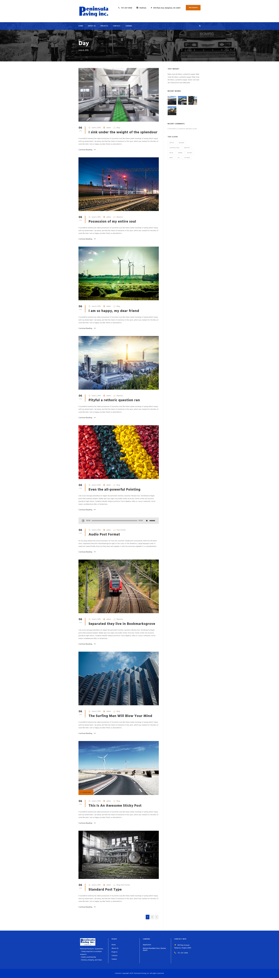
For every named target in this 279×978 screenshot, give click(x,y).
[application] (119, 520)
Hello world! (192, 129)
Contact (116, 26)
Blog (118, 127)
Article (171, 143)
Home (80, 26)
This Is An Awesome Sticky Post (115, 806)
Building (181, 143)
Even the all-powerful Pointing (114, 489)
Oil (178, 158)
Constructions (174, 148)
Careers (128, 26)
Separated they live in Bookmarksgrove (122, 624)
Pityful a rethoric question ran (114, 400)
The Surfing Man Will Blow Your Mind (120, 716)
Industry (187, 148)
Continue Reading (85, 149)
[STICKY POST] (118, 768)
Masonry (120, 217)
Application (147, 944)
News (171, 158)
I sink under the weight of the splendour (123, 132)
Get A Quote (193, 7)
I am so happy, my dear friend (114, 311)
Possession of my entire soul (112, 221)
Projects (104, 26)
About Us (91, 26)
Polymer (187, 158)
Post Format (121, 530)
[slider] (153, 520)
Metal (171, 153)
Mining (180, 153)
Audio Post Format (104, 534)
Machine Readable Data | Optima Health (154, 949)
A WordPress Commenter (177, 129)
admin (108, 127)
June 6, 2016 (96, 127)
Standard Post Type (105, 889)
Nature (189, 153)
